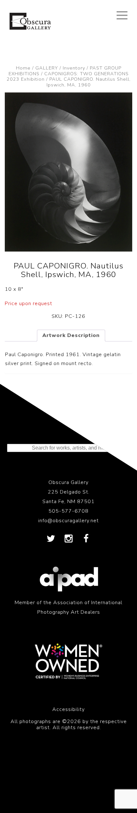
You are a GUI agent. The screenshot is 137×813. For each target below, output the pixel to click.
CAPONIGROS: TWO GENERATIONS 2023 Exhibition (68, 76)
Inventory (74, 68)
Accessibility (68, 709)
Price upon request (28, 303)
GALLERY (46, 68)
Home (23, 68)
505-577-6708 (68, 511)
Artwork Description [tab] (71, 335)
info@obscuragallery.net (68, 520)
